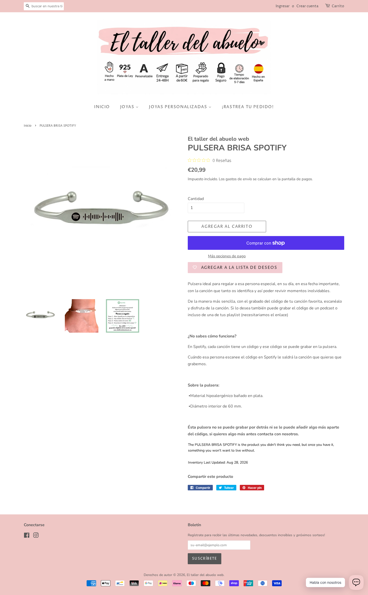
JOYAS (128, 107)
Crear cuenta (307, 6)
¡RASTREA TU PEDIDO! (248, 107)
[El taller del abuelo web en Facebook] (27, 536)
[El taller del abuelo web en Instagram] (36, 536)
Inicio (28, 126)
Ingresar (283, 6)
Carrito (338, 6)
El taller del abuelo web (205, 574)
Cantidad (196, 199)
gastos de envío (239, 178)
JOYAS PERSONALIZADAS (179, 107)
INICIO (102, 107)
